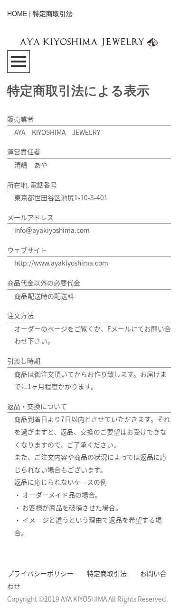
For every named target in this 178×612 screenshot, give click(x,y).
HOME (17, 13)
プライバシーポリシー (40, 573)
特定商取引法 (107, 573)
